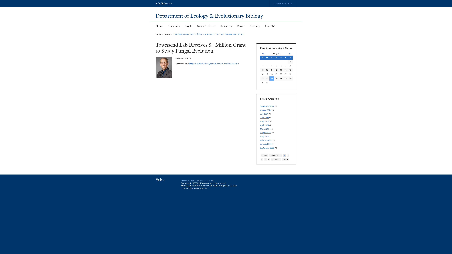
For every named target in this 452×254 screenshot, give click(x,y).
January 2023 (265, 144)
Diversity (255, 26)
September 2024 (267, 106)
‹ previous (274, 155)
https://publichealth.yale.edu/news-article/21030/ (214, 64)
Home (159, 26)
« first (264, 155)
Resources (226, 26)
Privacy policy (206, 180)
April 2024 (264, 125)
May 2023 (264, 136)
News (167, 34)
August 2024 (265, 110)
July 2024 (264, 114)
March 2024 (265, 129)
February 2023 (266, 140)
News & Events (206, 26)
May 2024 (264, 121)
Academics (174, 26)
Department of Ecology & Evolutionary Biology (210, 15)
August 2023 (265, 133)
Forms (240, 26)
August (276, 53)
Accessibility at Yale (190, 180)
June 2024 (264, 118)
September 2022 (267, 148)
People (188, 26)
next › (277, 159)
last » (285, 159)
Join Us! (270, 26)
